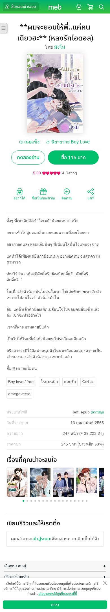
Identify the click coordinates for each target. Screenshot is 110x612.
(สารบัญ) (97, 412)
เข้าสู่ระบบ (41, 539)
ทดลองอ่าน (28, 157)
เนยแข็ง (31, 142)
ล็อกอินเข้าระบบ (23, 7)
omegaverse (19, 394)
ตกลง (55, 605)
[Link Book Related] (17, 482)
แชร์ (90, 198)
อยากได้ (19, 198)
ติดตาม (66, 198)
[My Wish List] (78, 6)
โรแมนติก (49, 381)
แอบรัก (70, 381)
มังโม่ (59, 47)
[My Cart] (90, 6)
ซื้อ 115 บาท (73, 157)
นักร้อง (88, 381)
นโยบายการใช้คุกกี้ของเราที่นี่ (57, 593)
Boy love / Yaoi (21, 381)
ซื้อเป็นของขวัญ (43, 198)
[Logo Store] (55, 7)
